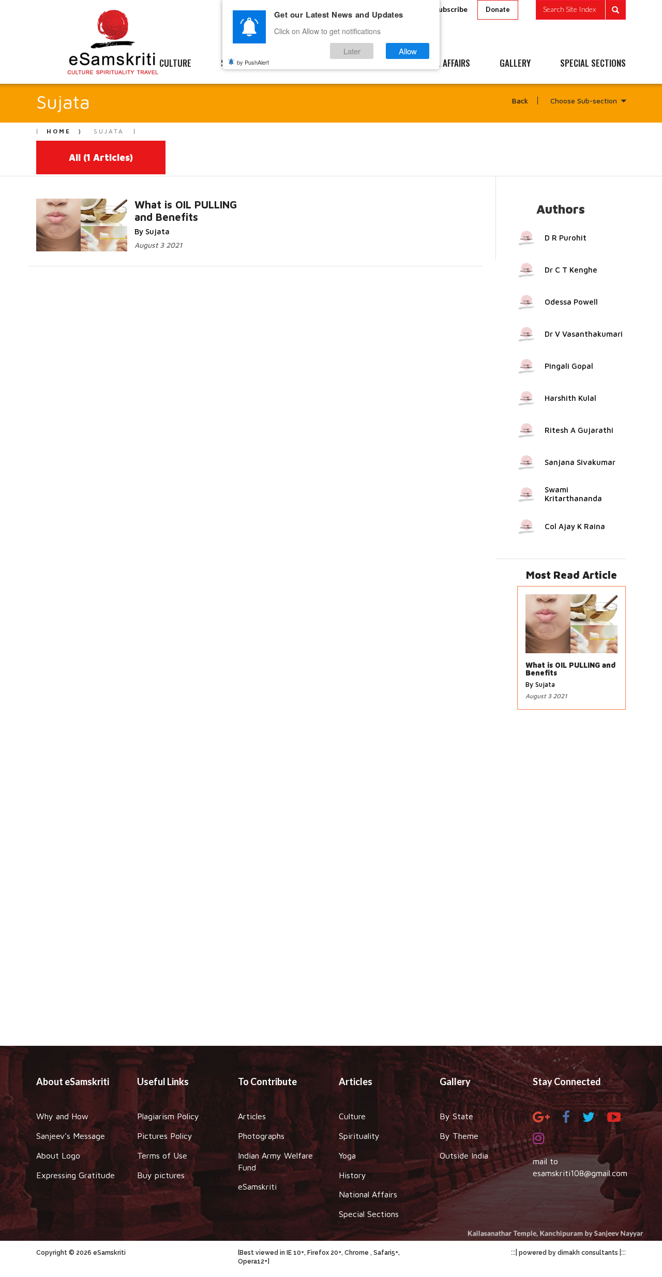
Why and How (62, 1116)
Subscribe (451, 9)
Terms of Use (162, 1155)
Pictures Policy (164, 1135)
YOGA (307, 63)
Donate (498, 9)
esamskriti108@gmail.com (580, 1173)
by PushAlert (253, 62)
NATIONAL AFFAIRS (438, 63)
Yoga (347, 1155)
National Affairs (368, 1194)
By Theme (459, 1135)
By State (456, 1116)
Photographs (261, 1135)
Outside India (464, 1155)
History (352, 1175)
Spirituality (359, 1135)
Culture (352, 1116)
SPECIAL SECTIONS (593, 63)
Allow (408, 51)
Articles (252, 1116)
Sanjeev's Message (70, 1135)
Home (59, 131)
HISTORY (362, 63)
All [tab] (101, 157)
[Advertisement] (331, 882)
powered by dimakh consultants (568, 1252)
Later (351, 51)
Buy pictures (161, 1175)
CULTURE (175, 63)
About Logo (58, 1155)
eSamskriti (257, 1186)
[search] (581, 10)
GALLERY (515, 63)
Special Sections (369, 1214)
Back (520, 100)
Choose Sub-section (583, 100)
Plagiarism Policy (168, 1116)
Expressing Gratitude (75, 1175)
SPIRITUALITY (244, 63)
